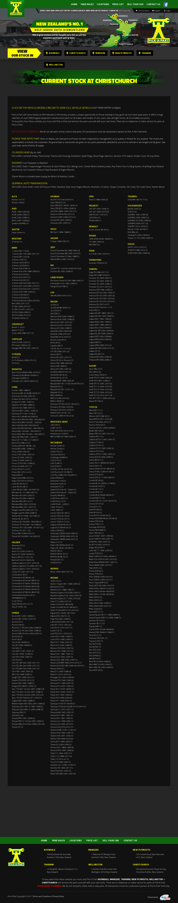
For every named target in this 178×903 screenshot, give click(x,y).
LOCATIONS (103, 4)
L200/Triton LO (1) (58, 501)
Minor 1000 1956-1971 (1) (61, 571)
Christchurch (77, 53)
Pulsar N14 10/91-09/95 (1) (62, 688)
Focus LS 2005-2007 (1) (22, 460)
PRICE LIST (118, 4)
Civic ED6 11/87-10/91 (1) (23, 650)
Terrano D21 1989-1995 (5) (62, 747)
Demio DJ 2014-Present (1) (61, 360)
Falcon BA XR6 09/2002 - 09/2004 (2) (28, 428)
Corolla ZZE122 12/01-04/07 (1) (102, 500)
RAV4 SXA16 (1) (95, 600)
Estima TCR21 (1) (96, 524)
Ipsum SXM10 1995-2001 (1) (101, 538)
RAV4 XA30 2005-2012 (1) (100, 605)
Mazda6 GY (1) (56, 392)
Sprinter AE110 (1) (97, 620)
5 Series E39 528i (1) (20, 294)
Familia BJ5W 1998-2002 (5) (62, 380)
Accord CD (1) (17, 621)
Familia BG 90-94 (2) (58, 374)
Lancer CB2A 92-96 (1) (60, 512)
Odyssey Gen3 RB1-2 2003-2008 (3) (27, 709)
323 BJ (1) (54, 304)
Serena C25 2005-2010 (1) (61, 723)
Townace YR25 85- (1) (98, 638)
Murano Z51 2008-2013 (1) (61, 650)
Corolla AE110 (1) (96, 489)
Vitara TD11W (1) (96, 401)
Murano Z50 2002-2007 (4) (61, 648)
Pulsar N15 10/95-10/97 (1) (62, 691)
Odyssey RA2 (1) (19, 712)
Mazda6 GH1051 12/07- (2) (62, 389)
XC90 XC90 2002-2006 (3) (139, 252)
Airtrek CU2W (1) (57, 445)
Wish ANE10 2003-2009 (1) (100, 664)
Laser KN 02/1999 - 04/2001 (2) (25, 489)
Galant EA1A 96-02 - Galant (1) (63, 489)
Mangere (100, 53)
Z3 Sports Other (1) (20, 318)
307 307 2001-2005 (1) (99, 208)
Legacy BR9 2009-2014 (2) (100, 345)
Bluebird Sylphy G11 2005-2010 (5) (65, 598)
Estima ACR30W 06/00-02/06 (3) (103, 518)
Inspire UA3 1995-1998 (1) (23, 683)
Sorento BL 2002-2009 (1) (61, 271)
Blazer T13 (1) (18, 330)
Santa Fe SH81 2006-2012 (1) (63, 217)
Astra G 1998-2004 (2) (98, 199)
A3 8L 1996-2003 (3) (20, 211)
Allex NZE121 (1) (96, 410)
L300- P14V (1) (56, 507)
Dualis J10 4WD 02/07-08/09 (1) (64, 607)
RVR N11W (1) (56, 550)
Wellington (56, 64)
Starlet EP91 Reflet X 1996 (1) (101, 632)
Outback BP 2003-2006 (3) (100, 356)
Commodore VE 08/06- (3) (23, 577)
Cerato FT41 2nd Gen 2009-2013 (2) (65, 268)
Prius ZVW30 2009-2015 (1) (101, 576)
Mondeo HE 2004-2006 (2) (23, 498)
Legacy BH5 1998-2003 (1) (100, 324)
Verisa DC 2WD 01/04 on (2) (62, 415)
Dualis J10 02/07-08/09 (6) (61, 604)
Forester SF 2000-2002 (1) (100, 277)
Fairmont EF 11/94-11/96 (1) (24, 413)
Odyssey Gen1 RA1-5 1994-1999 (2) (27, 706)
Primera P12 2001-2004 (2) (62, 686)
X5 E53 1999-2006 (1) (21, 312)
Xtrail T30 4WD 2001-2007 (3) (63, 773)
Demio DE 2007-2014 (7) (60, 357)
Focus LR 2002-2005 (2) (22, 457)
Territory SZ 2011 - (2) (21, 530)
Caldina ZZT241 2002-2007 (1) (102, 454)
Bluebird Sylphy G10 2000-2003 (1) (65, 592)
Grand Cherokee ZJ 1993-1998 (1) (64, 256)
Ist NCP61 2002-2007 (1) (99, 541)
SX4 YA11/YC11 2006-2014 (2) (102, 398)
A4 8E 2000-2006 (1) (20, 214)
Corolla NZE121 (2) (97, 497)
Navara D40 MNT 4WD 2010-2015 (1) (66, 662)
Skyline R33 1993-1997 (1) (61, 732)
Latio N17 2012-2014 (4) (60, 624)
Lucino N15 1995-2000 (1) (61, 639)
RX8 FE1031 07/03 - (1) (60, 412)
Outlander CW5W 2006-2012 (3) (64, 536)
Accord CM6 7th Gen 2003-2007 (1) (27, 633)
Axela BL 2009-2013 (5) (60, 333)
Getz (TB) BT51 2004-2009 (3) (63, 208)
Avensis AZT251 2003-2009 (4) (102, 427)
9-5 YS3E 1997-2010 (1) (99, 253)
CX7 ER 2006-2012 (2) (59, 351)
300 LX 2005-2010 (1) (21, 342)
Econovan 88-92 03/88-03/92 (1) (26, 393)
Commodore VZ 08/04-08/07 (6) (25, 592)
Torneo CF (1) (17, 726)
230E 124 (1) (55, 427)
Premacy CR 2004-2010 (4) (61, 406)
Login (168, 10)
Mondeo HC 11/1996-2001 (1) (25, 492)
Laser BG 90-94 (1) (20, 483)
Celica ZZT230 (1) (96, 474)
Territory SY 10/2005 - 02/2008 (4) (26, 524)
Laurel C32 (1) (56, 630)
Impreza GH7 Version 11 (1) (100, 307)
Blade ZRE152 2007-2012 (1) (101, 433)
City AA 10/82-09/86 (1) (22, 645)
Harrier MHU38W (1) (97, 529)
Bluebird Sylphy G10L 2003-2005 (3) (65, 595)
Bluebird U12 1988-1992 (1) (62, 589)
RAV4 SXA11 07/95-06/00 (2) (101, 594)
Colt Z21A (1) (55, 460)
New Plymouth (123, 53)
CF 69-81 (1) (17, 241)
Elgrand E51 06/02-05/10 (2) (62, 613)
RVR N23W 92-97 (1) (59, 553)
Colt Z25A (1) (55, 466)
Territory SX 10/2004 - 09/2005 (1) (26, 521)
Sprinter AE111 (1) (97, 623)
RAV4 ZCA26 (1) (95, 608)
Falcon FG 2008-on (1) (21, 442)
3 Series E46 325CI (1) (21, 277)
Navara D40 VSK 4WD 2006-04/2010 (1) (67, 665)
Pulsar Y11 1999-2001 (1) (61, 700)
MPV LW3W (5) (56, 395)
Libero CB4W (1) (57, 530)
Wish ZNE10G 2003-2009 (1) (101, 667)
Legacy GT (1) (94, 350)
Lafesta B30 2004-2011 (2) (61, 621)
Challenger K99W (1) (59, 457)
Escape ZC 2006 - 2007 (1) (23, 401)
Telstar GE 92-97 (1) (20, 518)
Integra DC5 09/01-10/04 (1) (24, 686)
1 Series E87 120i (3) (20, 256)
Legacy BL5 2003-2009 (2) (100, 327)
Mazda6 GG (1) (56, 386)
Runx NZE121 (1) (96, 611)
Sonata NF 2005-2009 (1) (61, 219)
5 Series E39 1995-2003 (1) (23, 291)
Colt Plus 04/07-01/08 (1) (61, 471)
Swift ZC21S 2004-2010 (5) (100, 389)
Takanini (146, 53)
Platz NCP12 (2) (95, 567)
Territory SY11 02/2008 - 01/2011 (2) (28, 527)
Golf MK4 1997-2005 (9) (138, 214)
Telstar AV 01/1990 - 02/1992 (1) (26, 515)
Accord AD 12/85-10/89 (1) (23, 615)
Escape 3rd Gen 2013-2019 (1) (25, 398)
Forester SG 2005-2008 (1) (100, 283)
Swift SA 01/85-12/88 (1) (99, 380)
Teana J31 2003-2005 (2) (60, 744)
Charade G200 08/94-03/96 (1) (25, 375)
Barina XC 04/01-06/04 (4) (23, 560)
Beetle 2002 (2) (134, 208)
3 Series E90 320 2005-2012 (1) (25, 282)
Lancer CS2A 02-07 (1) (59, 518)
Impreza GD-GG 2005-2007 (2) (102, 295)
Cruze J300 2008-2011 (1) (23, 333)
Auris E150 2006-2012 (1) (100, 421)
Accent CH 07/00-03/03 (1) (61, 199)
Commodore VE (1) (20, 574)
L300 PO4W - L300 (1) (59, 504)
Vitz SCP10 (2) (95, 649)
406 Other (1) (94, 217)
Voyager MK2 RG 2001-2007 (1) (25, 348)
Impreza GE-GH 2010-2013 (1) (102, 301)
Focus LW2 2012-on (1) (21, 471)
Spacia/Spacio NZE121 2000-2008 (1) (105, 617)
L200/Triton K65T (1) (59, 498)
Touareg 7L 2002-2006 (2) (139, 235)
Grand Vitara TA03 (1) (98, 374)
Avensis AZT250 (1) (97, 424)
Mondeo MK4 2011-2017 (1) (24, 507)
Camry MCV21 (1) (96, 459)
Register (157, 10)
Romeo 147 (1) (18, 199)
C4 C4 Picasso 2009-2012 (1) (24, 360)
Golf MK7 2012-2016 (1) (138, 226)
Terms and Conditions (42, 896)
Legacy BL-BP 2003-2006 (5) (101, 330)
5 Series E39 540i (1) (20, 297)
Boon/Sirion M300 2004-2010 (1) (26, 372)
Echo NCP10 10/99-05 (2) (100, 515)
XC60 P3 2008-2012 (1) (138, 250)
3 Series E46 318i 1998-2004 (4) (25, 271)
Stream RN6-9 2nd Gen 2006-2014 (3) (28, 723)
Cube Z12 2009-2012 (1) (60, 601)
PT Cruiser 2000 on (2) (21, 345)
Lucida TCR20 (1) (96, 553)
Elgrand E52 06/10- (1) (60, 615)
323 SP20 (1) (55, 310)
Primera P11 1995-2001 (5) (62, 683)
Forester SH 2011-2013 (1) (100, 286)
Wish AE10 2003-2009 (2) (100, 661)
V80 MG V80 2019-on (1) (60, 295)
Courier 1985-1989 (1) (21, 390)
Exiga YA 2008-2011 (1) (98, 272)
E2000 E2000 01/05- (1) (60, 371)
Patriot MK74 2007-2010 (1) (62, 259)
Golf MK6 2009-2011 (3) (138, 223)
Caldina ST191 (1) (96, 445)
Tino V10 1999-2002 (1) (60, 761)
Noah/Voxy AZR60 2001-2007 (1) (103, 562)
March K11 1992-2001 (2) (61, 642)
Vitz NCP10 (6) (95, 643)
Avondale (54, 53)
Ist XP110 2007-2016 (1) (99, 544)
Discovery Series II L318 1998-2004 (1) (66, 280)
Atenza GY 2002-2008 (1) (61, 328)
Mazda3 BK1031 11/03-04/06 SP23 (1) (67, 383)
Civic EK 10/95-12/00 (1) (22, 653)
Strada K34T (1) (56, 559)
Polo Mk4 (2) (133, 232)
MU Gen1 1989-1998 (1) (60, 232)
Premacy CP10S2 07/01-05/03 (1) (64, 403)
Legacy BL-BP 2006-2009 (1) (101, 333)
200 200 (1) (55, 424)
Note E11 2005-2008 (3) (60, 671)
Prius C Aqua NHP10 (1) (98, 582)
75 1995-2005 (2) (96, 241)
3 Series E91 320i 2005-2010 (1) (25, 285)
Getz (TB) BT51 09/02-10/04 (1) (64, 205)
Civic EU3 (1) (17, 659)
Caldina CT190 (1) (96, 442)
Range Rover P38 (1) (59, 286)
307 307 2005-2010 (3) (99, 211)
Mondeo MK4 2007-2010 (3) (24, 504)
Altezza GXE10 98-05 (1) (99, 416)
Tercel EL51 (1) (95, 635)
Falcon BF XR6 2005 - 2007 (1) (24, 436)
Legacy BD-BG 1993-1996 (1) (101, 315)
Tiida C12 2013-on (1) (59, 759)
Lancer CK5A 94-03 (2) (59, 515)
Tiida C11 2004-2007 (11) (61, 753)
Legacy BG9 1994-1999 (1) (100, 321)
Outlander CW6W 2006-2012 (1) (64, 539)
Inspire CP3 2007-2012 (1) (23, 680)
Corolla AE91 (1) (95, 492)
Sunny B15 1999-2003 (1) (61, 741)
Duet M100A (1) (95, 509)
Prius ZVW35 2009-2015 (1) (101, 579)
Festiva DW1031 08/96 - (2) (23, 445)
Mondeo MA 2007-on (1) (22, 501)
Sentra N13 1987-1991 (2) (61, 715)
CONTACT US (153, 4)
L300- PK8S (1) (56, 509)
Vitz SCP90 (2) (95, 655)
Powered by (153, 897)
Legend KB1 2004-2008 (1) (23, 700)
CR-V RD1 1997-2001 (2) (22, 671)
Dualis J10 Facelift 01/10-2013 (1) (64, 610)
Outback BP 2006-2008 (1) (100, 359)
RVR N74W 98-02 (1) (59, 556)
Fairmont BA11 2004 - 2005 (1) (25, 410)
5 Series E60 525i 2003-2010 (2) (25, 300)
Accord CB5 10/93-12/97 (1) (24, 618)
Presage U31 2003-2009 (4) (62, 677)
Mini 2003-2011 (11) (20, 303)
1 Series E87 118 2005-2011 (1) (25, 253)
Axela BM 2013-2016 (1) (60, 336)
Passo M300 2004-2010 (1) (100, 565)
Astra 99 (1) (17, 548)
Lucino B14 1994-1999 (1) (61, 636)
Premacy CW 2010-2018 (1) (62, 409)
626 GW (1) (55, 313)
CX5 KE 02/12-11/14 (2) (60, 348)
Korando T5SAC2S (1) (98, 262)
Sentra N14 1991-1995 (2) (61, 718)
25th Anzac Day (124, 10)
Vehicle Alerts (143, 10)
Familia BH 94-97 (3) (58, 377)
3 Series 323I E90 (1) (20, 265)
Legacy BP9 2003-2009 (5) (100, 339)
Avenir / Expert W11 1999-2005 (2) (65, 583)
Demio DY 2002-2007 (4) (60, 368)
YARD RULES (87, 4)
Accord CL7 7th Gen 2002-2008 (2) (26, 627)
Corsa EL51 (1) (95, 506)
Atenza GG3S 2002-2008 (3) (62, 319)
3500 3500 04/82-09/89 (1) (101, 238)
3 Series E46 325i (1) (20, 280)
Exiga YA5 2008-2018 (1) (99, 275)
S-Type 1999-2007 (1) (59, 241)
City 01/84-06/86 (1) (20, 642)
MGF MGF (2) (94, 244)
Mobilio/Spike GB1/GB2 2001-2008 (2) (28, 703)
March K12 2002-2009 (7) (61, 645)
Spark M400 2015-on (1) (22, 603)
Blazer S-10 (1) (18, 327)
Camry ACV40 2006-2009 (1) (101, 456)
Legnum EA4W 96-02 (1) (60, 524)
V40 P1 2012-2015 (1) (137, 247)
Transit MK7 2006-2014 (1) (23, 533)
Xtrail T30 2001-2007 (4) (60, 770)
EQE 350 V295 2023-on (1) (61, 430)
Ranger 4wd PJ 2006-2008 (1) (24, 512)
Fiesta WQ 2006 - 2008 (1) (23, 448)
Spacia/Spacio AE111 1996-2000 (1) (104, 614)
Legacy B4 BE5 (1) (96, 353)
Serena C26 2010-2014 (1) (61, 726)
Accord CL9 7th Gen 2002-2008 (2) (26, 630)
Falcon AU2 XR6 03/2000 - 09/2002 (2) (28, 419)
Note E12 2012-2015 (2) (60, 674)
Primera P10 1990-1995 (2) (62, 680)
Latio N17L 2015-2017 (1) (61, 627)
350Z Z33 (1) (55, 580)
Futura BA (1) (17, 474)
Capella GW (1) (56, 345)
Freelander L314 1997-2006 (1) (63, 283)
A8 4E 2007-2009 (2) (20, 220)
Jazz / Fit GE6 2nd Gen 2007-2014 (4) (27, 694)
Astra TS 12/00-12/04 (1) (22, 551)
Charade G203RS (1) (20, 378)
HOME (74, 4)
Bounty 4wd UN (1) (58, 339)
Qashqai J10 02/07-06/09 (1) (62, 703)
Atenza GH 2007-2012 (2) (61, 322)
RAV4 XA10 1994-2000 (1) (100, 602)
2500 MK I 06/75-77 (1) (137, 199)
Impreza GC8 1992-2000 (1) (101, 289)
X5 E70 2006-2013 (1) (21, 315)
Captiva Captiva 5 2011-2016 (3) (25, 562)
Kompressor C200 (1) (59, 433)
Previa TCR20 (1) (96, 573)
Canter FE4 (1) (56, 451)
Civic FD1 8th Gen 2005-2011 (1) (25, 662)
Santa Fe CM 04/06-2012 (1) (62, 214)
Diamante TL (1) (57, 486)
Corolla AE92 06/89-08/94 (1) (101, 494)
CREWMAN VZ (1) (19, 597)
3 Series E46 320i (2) (20, 274)
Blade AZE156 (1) (96, 430)
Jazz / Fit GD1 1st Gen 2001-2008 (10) (28, 688)
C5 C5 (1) (15, 363)
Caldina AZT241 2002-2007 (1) (102, 439)
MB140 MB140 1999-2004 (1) (63, 436)
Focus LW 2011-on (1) (21, 469)
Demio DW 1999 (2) (58, 366)
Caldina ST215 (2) (96, 451)
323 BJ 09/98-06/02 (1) (60, 307)
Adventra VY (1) (18, 545)
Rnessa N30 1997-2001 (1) (62, 712)
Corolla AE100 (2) (96, 480)
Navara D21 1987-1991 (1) (61, 653)
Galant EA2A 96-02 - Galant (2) (63, 492)
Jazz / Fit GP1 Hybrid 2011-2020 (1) (27, 697)
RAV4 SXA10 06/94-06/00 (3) (101, 591)
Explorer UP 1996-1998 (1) (23, 404)
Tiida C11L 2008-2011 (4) (61, 756)
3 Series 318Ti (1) (19, 259)
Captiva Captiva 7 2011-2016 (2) (25, 568)
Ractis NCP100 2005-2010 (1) (101, 585)
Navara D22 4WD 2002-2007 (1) (63, 659)
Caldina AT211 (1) (96, 436)
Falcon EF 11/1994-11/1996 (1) (25, 439)
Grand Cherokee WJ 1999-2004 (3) (65, 250)
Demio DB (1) (55, 354)
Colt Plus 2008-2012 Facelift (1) (63, 474)
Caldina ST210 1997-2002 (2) (101, 448)
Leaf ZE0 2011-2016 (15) (61, 633)
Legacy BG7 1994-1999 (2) (100, 318)
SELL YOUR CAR (135, 4)
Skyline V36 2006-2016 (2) (61, 738)
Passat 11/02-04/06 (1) (138, 229)
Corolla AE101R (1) (97, 486)
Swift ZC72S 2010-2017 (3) (100, 395)
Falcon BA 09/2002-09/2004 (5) (25, 425)
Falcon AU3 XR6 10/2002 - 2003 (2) (27, 422)
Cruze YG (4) (17, 600)
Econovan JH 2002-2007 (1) (23, 396)
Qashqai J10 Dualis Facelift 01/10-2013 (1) (68, 706)
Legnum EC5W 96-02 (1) (60, 527)
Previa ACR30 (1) (96, 570)
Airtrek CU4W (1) (57, 448)
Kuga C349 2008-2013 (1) (23, 477)
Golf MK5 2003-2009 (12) (138, 217)
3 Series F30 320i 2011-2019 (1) (25, 288)
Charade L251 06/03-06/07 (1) (25, 381)
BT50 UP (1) (55, 342)
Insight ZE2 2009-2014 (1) (23, 677)
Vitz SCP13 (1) (95, 652)
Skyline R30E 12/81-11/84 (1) (63, 729)
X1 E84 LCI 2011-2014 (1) (23, 309)
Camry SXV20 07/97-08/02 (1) (102, 468)
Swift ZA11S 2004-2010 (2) (100, 383)
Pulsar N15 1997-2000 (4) (61, 694)
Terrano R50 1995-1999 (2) (62, 750)
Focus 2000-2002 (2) (20, 451)
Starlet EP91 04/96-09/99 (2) (101, 629)
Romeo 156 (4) (18, 202)
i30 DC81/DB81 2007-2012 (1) (63, 211)
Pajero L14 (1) (56, 542)
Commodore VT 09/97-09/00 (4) (25, 583)
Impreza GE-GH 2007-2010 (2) (102, 298)
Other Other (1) (18, 232)
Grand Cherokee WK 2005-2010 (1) (65, 253)
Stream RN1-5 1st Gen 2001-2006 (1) (28, 721)
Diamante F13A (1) (58, 480)
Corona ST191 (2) (96, 503)
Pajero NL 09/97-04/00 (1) (61, 547)
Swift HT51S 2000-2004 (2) (100, 377)
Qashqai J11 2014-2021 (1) (61, 709)
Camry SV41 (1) (95, 465)
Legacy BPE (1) (95, 342)
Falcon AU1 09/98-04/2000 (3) (25, 416)
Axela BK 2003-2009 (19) (61, 330)
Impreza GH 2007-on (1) (99, 304)
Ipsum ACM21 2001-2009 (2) (101, 535)
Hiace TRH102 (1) (96, 532)
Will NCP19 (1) (95, 658)
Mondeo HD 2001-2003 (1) (23, 495)
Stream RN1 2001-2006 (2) (23, 718)
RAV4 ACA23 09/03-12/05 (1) (101, 588)
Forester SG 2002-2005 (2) (100, 280)
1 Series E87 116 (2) (20, 250)
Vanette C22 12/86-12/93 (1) (63, 764)
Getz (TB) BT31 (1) (58, 202)
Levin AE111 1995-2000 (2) (100, 550)
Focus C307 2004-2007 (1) (23, 454)
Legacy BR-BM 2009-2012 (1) (101, 348)
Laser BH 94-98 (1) (20, 486)
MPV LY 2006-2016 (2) (59, 398)
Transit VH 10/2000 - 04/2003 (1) (26, 536)
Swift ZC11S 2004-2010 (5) (100, 386)
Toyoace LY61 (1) (96, 640)
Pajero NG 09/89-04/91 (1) (61, 544)
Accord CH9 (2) (18, 624)
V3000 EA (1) (55, 562)
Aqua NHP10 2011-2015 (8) (100, 418)
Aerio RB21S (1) (95, 368)
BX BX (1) (16, 357)
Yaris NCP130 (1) (96, 670)
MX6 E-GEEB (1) (57, 401)
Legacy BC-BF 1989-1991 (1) (101, 313)
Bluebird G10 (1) (57, 586)
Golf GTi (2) (132, 211)
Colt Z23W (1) (56, 463)
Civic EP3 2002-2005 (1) (22, 656)
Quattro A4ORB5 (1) (20, 223)
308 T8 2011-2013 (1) (98, 214)
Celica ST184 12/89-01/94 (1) (101, 471)
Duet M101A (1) (95, 512)
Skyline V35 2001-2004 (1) (61, 735)
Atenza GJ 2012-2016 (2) (60, 325)
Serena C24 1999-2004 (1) (61, 721)
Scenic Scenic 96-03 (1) (99, 229)
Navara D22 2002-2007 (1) (61, 656)
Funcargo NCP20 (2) (97, 527)
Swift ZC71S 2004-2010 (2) (100, 392)
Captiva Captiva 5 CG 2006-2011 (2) (27, 565)
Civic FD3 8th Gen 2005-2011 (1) (25, 668)
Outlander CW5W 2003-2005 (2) (64, 533)
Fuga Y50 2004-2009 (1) (60, 618)
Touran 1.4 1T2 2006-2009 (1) (140, 237)
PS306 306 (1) (95, 220)
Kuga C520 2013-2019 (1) (23, 480)
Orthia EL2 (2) (17, 715)
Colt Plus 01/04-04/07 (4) (61, 469)
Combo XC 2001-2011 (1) (22, 571)
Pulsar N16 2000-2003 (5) (61, 697)
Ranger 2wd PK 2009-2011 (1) (25, 509)
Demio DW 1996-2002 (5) (61, 363)
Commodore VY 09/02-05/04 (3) (25, 589)
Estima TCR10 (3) (96, 521)
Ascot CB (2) (17, 639)
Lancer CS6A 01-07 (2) (59, 521)
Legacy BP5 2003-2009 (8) (100, 336)
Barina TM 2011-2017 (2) (22, 557)
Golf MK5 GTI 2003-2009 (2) (139, 220)
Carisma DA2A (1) (57, 454)
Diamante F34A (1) (58, 483)
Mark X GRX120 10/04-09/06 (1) (103, 556)
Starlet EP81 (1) (95, 626)
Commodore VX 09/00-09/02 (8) (25, 586)
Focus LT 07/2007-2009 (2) (23, 463)
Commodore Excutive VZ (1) (23, 595)
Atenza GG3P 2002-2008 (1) (62, 316)
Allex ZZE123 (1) (96, 413)
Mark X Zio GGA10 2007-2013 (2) (103, 559)
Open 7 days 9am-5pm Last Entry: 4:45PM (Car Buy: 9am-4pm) (67, 10)
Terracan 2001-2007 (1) (60, 222)
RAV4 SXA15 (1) (95, 597)
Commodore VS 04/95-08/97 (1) (25, 580)
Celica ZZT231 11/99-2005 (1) (101, 477)
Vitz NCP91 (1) (95, 646)
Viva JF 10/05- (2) (19, 606)
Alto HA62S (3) (95, 371)
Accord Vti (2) (17, 636)
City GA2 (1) (17, 648)
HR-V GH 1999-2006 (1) (22, 674)
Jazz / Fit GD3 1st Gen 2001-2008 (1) (27, 691)
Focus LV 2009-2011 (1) (22, 466)
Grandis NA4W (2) (57, 495)
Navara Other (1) (57, 668)
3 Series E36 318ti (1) (21, 268)
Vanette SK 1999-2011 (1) (61, 767)
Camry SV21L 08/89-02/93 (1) (102, 462)
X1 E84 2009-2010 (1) (21, 306)
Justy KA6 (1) (94, 310)
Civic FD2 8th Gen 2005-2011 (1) (25, 665)
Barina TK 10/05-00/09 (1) (23, 554)
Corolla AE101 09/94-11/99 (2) (102, 483)
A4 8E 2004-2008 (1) (20, 217)
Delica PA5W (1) (57, 477)
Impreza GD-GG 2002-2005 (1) (102, 292)
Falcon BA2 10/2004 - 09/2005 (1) (26, 431)
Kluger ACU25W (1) (97, 547)
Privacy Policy (58, 896)
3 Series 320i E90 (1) (20, 262)
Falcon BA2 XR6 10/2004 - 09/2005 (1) (28, 434)
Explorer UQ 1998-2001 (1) (23, 407)
